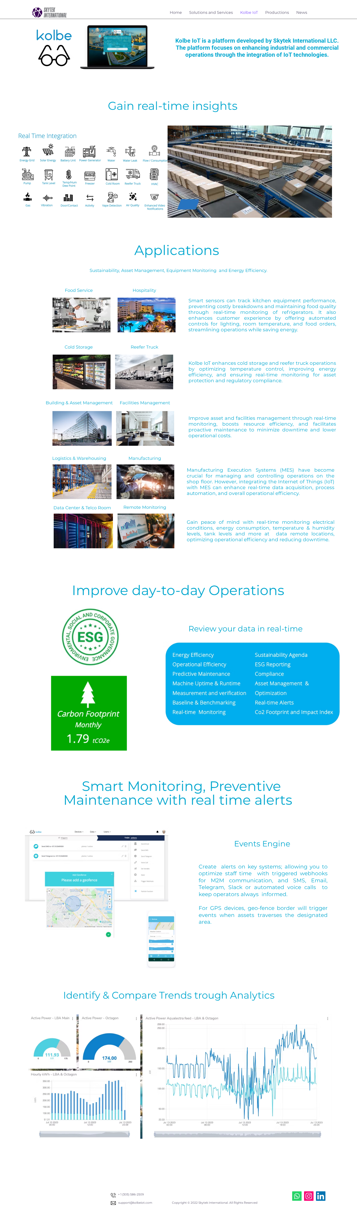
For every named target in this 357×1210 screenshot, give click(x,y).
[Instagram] (309, 1196)
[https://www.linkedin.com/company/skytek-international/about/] (320, 1196)
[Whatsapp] (297, 1196)
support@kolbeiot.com (135, 1202)
